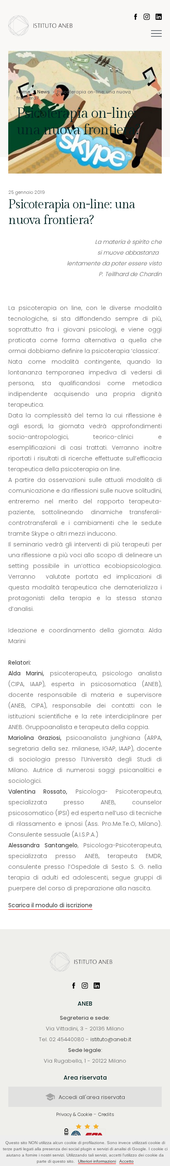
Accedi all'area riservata (91, 1097)
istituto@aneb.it (110, 1039)
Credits (106, 1114)
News (43, 91)
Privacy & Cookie (74, 1114)
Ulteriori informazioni (97, 1161)
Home (23, 91)
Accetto (126, 1161)
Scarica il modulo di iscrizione (50, 905)
